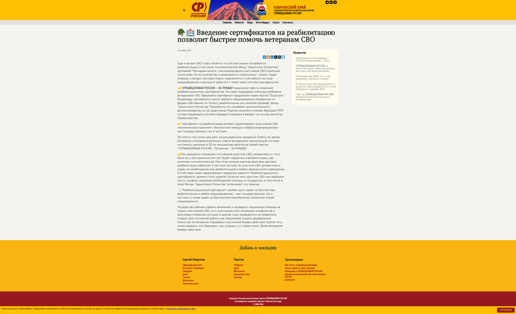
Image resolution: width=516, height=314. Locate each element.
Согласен (506, 310)
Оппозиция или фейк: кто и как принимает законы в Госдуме (311, 77)
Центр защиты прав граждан (300, 268)
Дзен (185, 274)
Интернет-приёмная (193, 268)
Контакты (288, 22)
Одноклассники (190, 283)
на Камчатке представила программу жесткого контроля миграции (314, 69)
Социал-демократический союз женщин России (305, 275)
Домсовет (290, 280)
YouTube (238, 277)
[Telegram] (283, 57)
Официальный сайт (192, 265)
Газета (276, 22)
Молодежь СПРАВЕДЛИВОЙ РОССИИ (304, 271)
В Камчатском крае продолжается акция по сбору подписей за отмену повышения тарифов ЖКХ (314, 87)
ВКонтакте (188, 280)
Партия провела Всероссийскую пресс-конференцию (313, 97)
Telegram (187, 271)
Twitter (186, 277)
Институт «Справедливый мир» (301, 265)
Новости (239, 22)
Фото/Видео (262, 22)
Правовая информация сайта (181, 309)
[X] (275, 57)
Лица (250, 22)
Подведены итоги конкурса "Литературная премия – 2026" (311, 59)
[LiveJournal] (279, 57)
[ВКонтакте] (264, 57)
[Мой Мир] (272, 57)
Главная (227, 22)
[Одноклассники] (268, 57)
